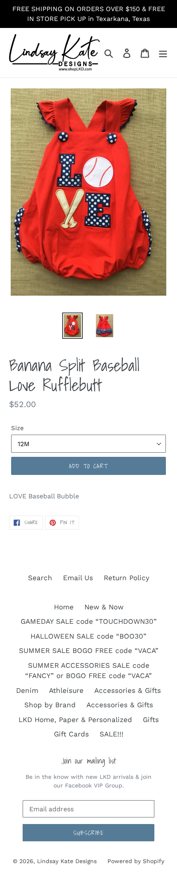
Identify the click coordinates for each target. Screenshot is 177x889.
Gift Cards (71, 734)
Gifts (151, 719)
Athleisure (66, 690)
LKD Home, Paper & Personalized (75, 719)
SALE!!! (111, 734)
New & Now (103, 607)
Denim (27, 690)
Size (17, 428)
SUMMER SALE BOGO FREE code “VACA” (88, 650)
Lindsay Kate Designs (67, 861)
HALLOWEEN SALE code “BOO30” (88, 636)
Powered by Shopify (135, 861)
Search (40, 578)
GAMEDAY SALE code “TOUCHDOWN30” (89, 621)
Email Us (78, 578)
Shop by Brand (50, 705)
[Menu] (163, 52)
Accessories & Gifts (127, 690)
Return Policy (126, 578)
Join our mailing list (88, 761)
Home (64, 607)
